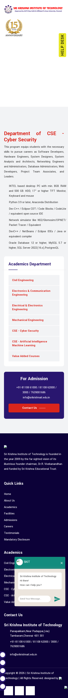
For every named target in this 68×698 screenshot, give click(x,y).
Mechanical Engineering (28, 320)
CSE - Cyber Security (25, 331)
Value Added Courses (26, 356)
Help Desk (62, 45)
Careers (8, 526)
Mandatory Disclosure (17, 540)
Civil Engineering (23, 280)
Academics (10, 507)
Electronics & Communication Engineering (31, 293)
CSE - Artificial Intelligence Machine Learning (29, 343)
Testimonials (11, 533)
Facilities (9, 513)
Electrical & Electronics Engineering (27, 307)
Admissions (10, 520)
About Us (9, 501)
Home (7, 494)
